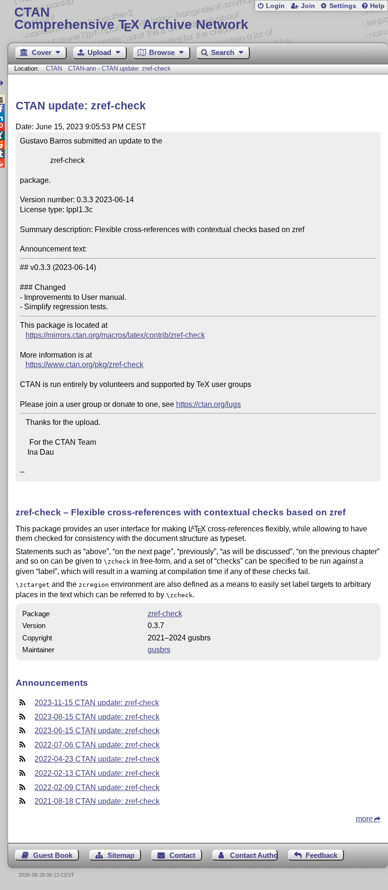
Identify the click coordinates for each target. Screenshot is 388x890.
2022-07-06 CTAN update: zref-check (97, 745)
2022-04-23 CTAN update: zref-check (97, 759)
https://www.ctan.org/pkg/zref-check (84, 364)
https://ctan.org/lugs (208, 404)
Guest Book (52, 855)
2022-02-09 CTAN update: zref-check (97, 787)
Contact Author (253, 855)
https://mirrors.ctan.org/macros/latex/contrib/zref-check (115, 335)
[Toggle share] (3, 83)
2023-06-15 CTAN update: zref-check (97, 731)
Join (308, 5)
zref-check (165, 614)
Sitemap (120, 855)
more (364, 819)
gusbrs (159, 650)
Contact (182, 855)
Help (377, 5)
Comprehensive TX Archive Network (131, 18)
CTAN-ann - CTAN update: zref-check (119, 68)
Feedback (321, 855)
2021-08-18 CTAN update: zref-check (97, 801)
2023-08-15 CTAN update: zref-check (97, 717)
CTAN (54, 68)
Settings (342, 5)
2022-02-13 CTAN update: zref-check (97, 773)
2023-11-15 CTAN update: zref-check (97, 703)
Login (275, 5)
